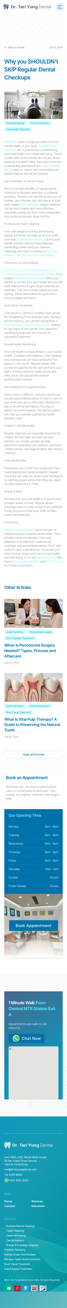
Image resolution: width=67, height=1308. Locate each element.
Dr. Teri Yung (54, 561)
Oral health (11, 142)
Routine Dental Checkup (20, 1226)
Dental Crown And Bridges (20, 1254)
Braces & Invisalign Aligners (22, 1245)
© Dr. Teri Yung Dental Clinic (19, 1280)
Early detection (30, 204)
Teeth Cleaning (15, 1230)
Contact (9, 1206)
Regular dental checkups (30, 278)
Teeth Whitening (16, 1235)
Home (8, 1201)
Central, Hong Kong (16, 1164)
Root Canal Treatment (17, 1264)
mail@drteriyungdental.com (20, 1169)
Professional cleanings (31, 239)
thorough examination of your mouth (27, 325)
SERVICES (10, 1219)
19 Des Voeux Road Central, (20, 1160)
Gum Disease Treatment (18, 1268)
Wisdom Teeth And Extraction (22, 1259)
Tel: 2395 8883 (13, 1174)
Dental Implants (15, 1240)
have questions (46, 557)
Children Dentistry (15, 1249)
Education (38, 1206)
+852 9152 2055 (18, 1180)
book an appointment (26, 561)
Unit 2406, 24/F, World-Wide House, (25, 1157)
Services (37, 1201)
